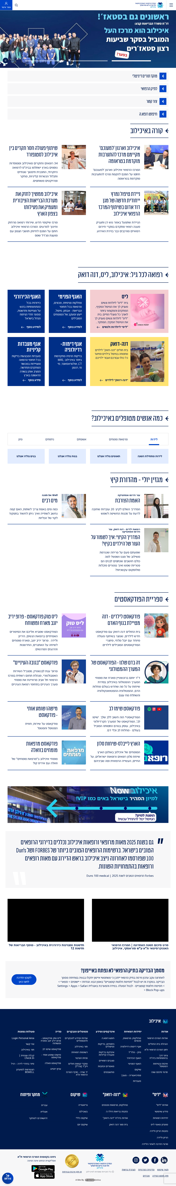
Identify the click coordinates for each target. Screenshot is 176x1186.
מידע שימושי (161, 1111)
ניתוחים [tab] (49, 439)
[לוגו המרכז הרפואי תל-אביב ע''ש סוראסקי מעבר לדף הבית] (149, 5)
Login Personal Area (23, 1038)
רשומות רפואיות (80, 1052)
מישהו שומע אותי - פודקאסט (51, 1056)
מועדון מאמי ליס (159, 1124)
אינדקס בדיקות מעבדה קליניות (106, 1053)
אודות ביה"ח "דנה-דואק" (115, 1118)
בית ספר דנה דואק (118, 1124)
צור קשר (151, 101)
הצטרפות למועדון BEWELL (25, 1071)
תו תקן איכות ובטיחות (72, 1171)
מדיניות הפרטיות (146, 1169)
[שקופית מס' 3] (44, 61)
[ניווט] (171, 5)
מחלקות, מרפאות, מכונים (132, 1039)
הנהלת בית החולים (158, 1044)
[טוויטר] (145, 1160)
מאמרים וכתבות (106, 1066)
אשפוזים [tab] (81, 439)
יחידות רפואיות (160, 1118)
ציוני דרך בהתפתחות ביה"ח (159, 1057)
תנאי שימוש (162, 1169)
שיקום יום (82, 1124)
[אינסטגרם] (136, 1160)
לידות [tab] (154, 439)
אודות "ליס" (162, 1104)
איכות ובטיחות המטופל (160, 1065)
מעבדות (137, 1081)
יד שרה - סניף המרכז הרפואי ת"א (77, 1073)
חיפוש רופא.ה (148, 114)
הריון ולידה (162, 1137)
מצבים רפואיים (106, 1060)
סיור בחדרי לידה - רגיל (22, 1063)
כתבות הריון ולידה (159, 1131)
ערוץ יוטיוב (55, 1068)
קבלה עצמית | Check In (26, 1057)
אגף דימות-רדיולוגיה (130, 1046)
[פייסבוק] (154, 1160)
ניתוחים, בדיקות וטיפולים (106, 1045)
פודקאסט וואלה (53, 1063)
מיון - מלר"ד (134, 1052)
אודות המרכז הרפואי (157, 1038)
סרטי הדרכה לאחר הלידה (155, 1144)
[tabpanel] (88, 456)
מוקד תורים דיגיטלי (144, 76)
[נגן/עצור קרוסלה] (5, 60)
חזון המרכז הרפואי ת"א (156, 1049)
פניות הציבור (81, 1058)
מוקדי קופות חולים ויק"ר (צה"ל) (78, 1065)
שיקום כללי (82, 1118)
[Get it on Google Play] (43, 1168)
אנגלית (44, 1111)
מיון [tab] (20, 439)
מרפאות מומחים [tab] (118, 439)
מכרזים (146, 1175)
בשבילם (83, 1111)
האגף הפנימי (134, 1063)
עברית (44, 1105)
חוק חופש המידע (160, 1175)
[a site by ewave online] (88, 1180)
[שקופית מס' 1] (131, 61)
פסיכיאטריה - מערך (131, 1075)
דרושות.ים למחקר (38, 1118)
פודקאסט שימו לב (51, 1049)
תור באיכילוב (81, 1046)
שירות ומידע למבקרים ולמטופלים (76, 1039)
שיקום (138, 1069)
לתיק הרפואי (149, 88)
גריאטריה (83, 1104)
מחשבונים (109, 1072)
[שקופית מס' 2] (87, 61)
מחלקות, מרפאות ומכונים (115, 1104)
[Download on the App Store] (44, 1175)
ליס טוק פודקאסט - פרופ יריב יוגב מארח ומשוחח (51, 1040)
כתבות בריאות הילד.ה (117, 1111)
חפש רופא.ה (108, 1038)
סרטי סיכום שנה (159, 1072)
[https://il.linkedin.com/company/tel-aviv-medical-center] (164, 1160)
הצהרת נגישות (128, 1169)
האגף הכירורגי (134, 1058)
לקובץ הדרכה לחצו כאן (24, 979)
